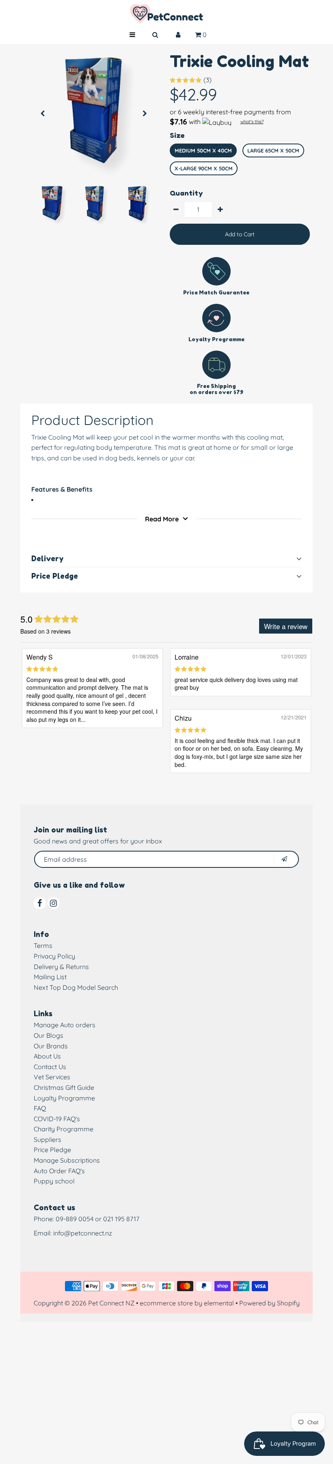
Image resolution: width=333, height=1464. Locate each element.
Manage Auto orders (64, 1025)
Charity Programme (63, 1129)
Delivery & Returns (61, 967)
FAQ (40, 1108)
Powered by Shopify (269, 1303)
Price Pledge (52, 1150)
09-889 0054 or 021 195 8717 (97, 1219)
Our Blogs (48, 1035)
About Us (47, 1056)
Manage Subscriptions (67, 1160)
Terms (43, 945)
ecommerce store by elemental (187, 1303)
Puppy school (54, 1181)
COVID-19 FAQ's (57, 1119)
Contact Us (50, 1067)
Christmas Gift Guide (64, 1087)
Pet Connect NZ (111, 1303)
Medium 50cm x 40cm (203, 150)
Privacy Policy (54, 956)
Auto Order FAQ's (59, 1171)
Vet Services (52, 1077)
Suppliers (47, 1139)
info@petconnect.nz (82, 1233)
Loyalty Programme (64, 1098)
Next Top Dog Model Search (76, 987)
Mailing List (50, 977)
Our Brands (51, 1046)
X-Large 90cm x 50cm (204, 168)
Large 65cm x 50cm (273, 150)
